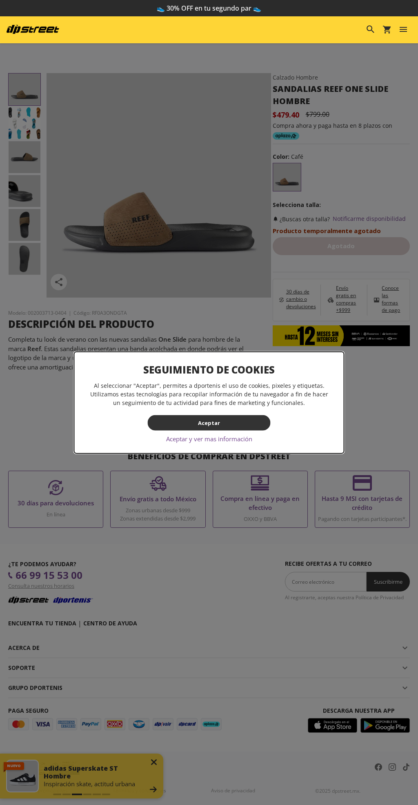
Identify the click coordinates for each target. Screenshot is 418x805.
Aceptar (209, 422)
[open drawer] (403, 29)
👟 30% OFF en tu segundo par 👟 (209, 8)
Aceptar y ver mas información (209, 439)
